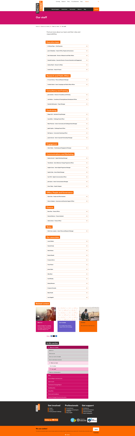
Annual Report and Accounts (55, 378)
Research (64, 1)
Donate (96, 9)
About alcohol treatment (88, 409)
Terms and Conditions (53, 394)
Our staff (54, 369)
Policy (68, 1)
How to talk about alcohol (55, 359)
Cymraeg (58, 1)
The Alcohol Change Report (55, 384)
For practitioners (69, 408)
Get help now (86, 408)
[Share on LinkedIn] (56, 336)
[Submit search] (98, 1)
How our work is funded (55, 356)
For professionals (75, 1)
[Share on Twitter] (54, 336)
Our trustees (53, 366)
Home (37, 26)
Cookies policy (51, 388)
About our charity (45, 26)
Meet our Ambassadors (54, 372)
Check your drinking (87, 411)
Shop (81, 1)
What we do (52, 353)
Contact (51, 408)
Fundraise (51, 409)
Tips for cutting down (87, 413)
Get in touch (51, 381)
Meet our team (55, 26)
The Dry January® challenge (55, 411)
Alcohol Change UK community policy (57, 397)
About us (51, 350)
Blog (49, 375)
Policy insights (69, 412)
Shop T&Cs (50, 391)
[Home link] (40, 410)
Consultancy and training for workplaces (72, 410)
